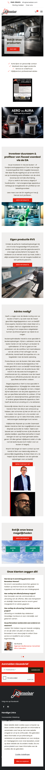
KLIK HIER (13, 49)
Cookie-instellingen (22, 754)
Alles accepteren (22, 761)
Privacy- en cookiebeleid (11, 720)
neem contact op (22, 464)
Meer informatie (22, 200)
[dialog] (22, 744)
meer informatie (22, 538)
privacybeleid (9, 746)
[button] (21, 657)
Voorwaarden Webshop (10, 717)
